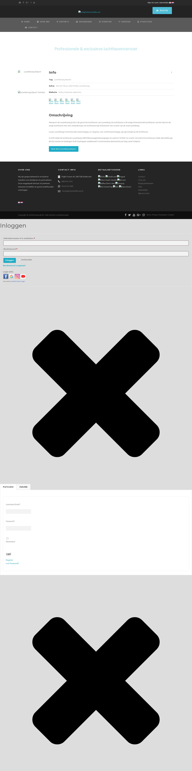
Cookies (171, 215)
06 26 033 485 (67, 186)
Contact (33, 27)
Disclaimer (163, 215)
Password (10, 521)
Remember (10, 541)
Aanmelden (164, 2)
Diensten (107, 21)
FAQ (140, 187)
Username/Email (13, 504)
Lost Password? (12, 563)
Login (8, 554)
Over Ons (45, 21)
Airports (64, 21)
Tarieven (125, 21)
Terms (149, 215)
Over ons (142, 180)
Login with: (8, 272)
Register (9, 560)
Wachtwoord (14, 249)
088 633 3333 (67, 181)
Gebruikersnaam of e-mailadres (23, 238)
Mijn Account (153, 2)
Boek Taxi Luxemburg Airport (63, 149)
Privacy (155, 215)
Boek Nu (163, 10)
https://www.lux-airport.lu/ (69, 92)
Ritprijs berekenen (145, 183)
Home (27, 21)
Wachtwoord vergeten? (14, 265)
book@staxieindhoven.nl (72, 191)
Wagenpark (85, 21)
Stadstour (146, 21)
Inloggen (9, 260)
